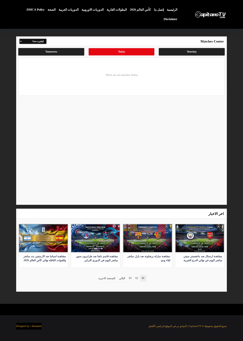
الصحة (52, 9)
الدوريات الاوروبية (93, 9)
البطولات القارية (117, 9)
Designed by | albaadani (29, 326)
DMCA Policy (36, 9)
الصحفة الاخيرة (107, 278)
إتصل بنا (159, 9)
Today (121, 51)
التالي (122, 278)
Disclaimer (170, 19)
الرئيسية (172, 9)
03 (130, 278)
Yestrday (192, 51)
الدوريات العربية (69, 9)
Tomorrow (51, 51)
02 (136, 278)
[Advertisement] (121, 149)
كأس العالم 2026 (140, 9)
